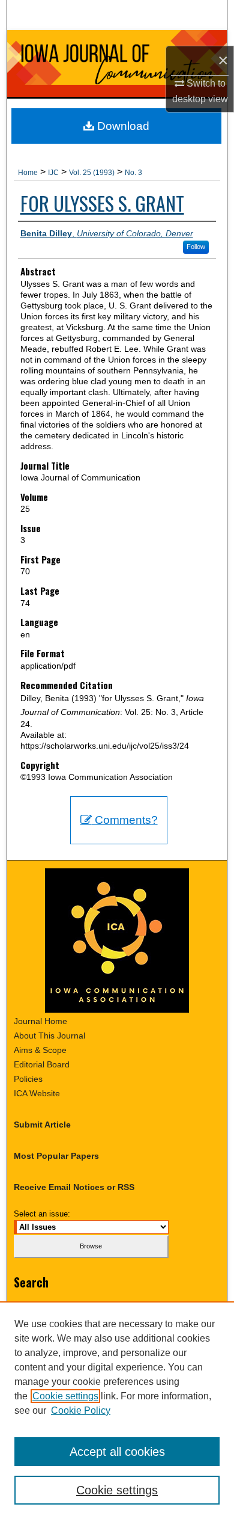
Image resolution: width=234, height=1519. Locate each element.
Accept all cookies (117, 1451)
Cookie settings (65, 1396)
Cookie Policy (80, 1410)
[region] (117, 1410)
